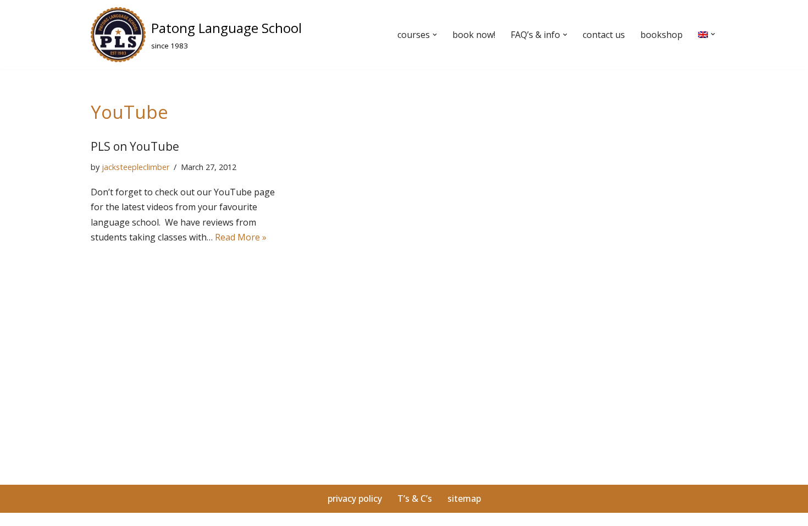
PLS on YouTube (135, 146)
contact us (604, 35)
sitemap (464, 498)
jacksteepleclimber (135, 167)
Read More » (241, 237)
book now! (473, 35)
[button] (435, 34)
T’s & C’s (414, 498)
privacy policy (355, 498)
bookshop (661, 35)
